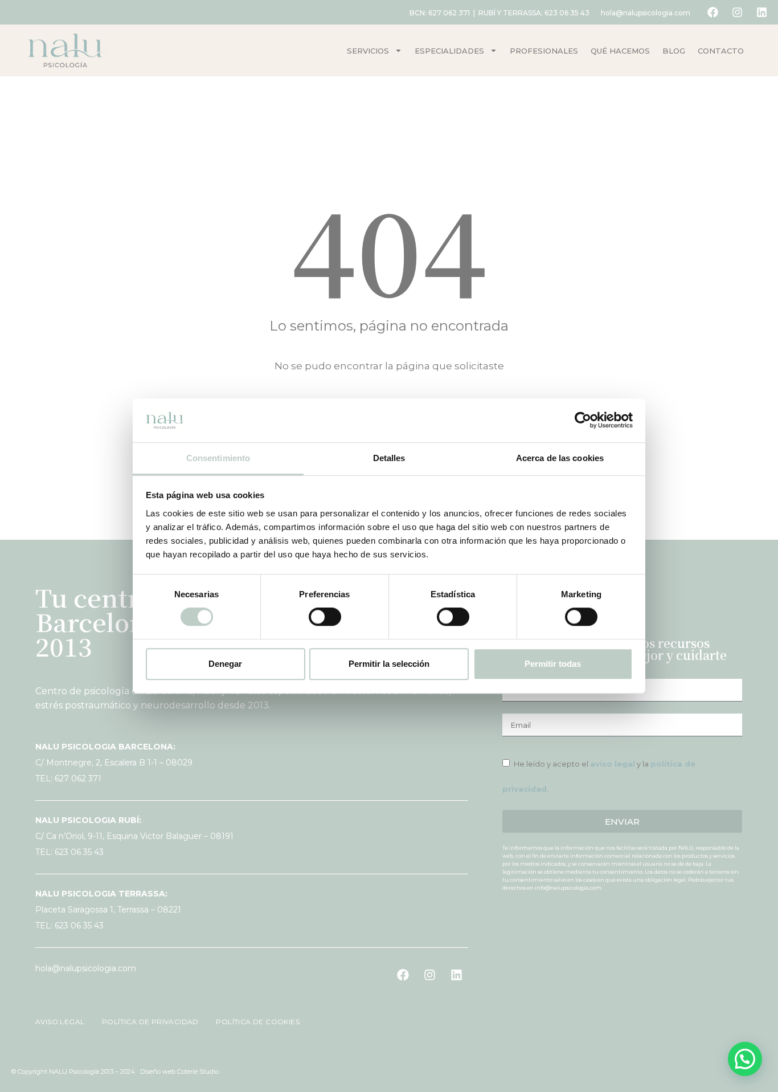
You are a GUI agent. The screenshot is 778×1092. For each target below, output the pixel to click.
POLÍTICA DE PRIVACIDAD (146, 1021)
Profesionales (544, 50)
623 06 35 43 (566, 13)
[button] (745, 1059)
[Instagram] (737, 12)
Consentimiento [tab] (218, 458)
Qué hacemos (620, 50)
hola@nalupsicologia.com (645, 13)
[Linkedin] (761, 12)
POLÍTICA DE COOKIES (251, 1021)
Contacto (721, 50)
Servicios (368, 50)
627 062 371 (449, 13)
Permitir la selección (389, 664)
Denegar (225, 664)
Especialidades (449, 50)
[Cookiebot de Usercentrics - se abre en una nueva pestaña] (583, 420)
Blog (673, 50)
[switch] (325, 617)
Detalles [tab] (389, 458)
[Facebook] (712, 12)
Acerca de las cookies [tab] (560, 458)
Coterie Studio (198, 1071)
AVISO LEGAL (61, 1021)
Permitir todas (553, 664)
